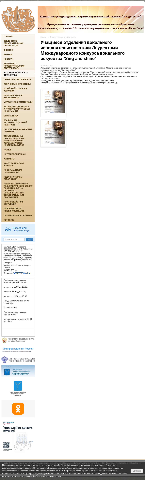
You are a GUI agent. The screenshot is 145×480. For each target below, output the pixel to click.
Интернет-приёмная (14, 154)
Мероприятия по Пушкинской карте (14, 209)
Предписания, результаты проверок (18, 130)
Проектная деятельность (17, 79)
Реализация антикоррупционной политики (15, 122)
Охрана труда (11, 116)
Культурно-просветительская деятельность (14, 65)
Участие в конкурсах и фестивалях (16, 74)
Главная (8, 36)
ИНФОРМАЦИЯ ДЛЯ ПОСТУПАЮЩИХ (13, 171)
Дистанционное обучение (18, 215)
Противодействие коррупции (13, 203)
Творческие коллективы (17, 84)
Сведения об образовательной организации (13, 43)
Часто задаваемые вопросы (14, 164)
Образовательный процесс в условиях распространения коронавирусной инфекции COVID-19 (15, 140)
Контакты (9, 159)
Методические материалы (18, 102)
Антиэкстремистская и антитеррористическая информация (17, 108)
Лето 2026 (9, 220)
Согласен (137, 471)
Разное (7, 150)
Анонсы (8, 54)
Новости (8, 59)
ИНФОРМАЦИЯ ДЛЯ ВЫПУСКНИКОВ (13, 96)
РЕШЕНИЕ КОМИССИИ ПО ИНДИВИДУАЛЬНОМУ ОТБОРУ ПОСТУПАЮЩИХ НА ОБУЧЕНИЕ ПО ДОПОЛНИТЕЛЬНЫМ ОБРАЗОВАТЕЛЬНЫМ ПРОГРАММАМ (18, 190)
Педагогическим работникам (13, 178)
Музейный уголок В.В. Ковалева (15, 89)
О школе (8, 50)
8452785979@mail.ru (21, 273)
